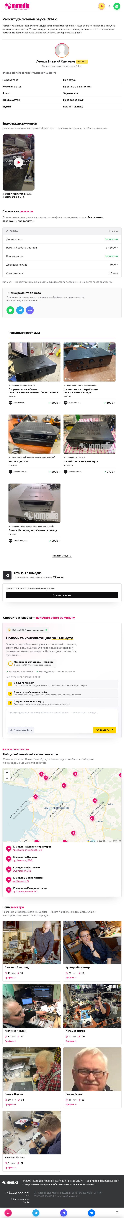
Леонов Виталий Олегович (55, 61)
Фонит (6, 93)
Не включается (11, 86)
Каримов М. (19, 403)
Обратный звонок (20, 1199)
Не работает (10, 79)
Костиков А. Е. (20, 472)
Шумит (6, 106)
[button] (18, 162)
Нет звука (69, 79)
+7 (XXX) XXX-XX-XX (17, 1194)
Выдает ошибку (73, 106)
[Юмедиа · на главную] (17, 6)
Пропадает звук (73, 99)
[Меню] (117, 1212)
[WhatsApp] (116, 6)
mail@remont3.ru (71, 1196)
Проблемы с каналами (77, 86)
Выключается (11, 99)
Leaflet (92, 840)
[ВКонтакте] (91, 1212)
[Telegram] (35, 1212)
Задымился (70, 93)
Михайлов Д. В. (21, 541)
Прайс (26, 1202)
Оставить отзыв (62, 595)
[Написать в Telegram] (20, 310)
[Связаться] (8, 1212)
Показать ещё (60, 555)
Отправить (102, 729)
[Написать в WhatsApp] (10, 310)
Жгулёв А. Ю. (75, 403)
